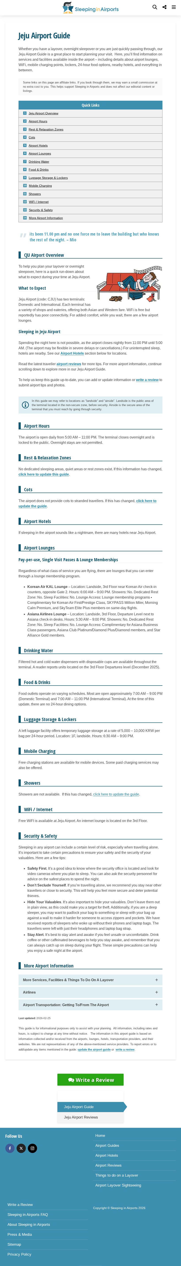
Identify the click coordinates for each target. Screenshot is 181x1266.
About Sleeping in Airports (29, 1225)
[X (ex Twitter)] (21, 1148)
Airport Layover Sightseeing (118, 1185)
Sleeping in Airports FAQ (28, 1215)
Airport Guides (107, 1145)
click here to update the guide (116, 794)
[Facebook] (10, 1148)
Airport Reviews (108, 1165)
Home (100, 1136)
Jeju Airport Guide (79, 1107)
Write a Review (95, 1079)
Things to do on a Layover (116, 1175)
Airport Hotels (106, 1155)
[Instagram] (32, 1148)
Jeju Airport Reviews (81, 1117)
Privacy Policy (19, 1254)
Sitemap (14, 1244)
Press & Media (20, 1234)
